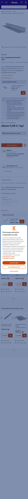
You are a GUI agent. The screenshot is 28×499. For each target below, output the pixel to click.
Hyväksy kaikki (14, 262)
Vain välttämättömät (14, 267)
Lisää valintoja (14, 271)
